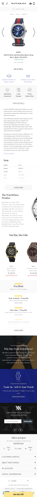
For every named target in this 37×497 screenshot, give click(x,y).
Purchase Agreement (24, 488)
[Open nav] (3, 3)
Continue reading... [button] (9, 153)
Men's (12, 14)
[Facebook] (15, 430)
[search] (13, 9)
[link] (9, 78)
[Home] (18, 3)
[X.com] (20, 430)
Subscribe (28, 421)
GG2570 (24, 14)
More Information (18, 396)
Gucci (18, 14)
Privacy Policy (10, 488)
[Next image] (34, 32)
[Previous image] (3, 32)
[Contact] (7, 3)
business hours (18, 443)
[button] (34, 3)
